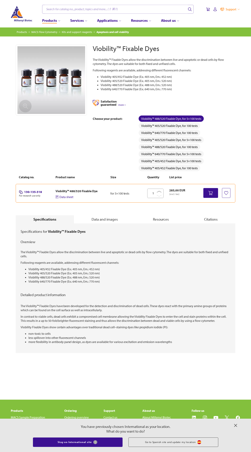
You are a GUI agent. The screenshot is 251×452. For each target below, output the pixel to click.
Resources (161, 219)
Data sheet (66, 197)
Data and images (105, 219)
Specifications (44, 219)
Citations (211, 219)
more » (122, 105)
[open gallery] (51, 80)
